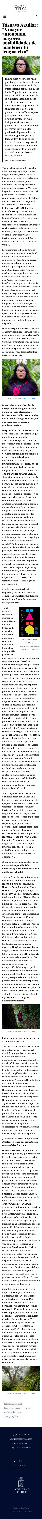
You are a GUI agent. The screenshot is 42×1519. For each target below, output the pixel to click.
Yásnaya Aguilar (11, 1416)
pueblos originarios (12, 1412)
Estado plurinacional (13, 1404)
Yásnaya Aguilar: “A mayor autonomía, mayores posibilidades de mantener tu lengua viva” (20, 38)
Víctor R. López (30, 398)
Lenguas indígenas (12, 1408)
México (28, 1408)
